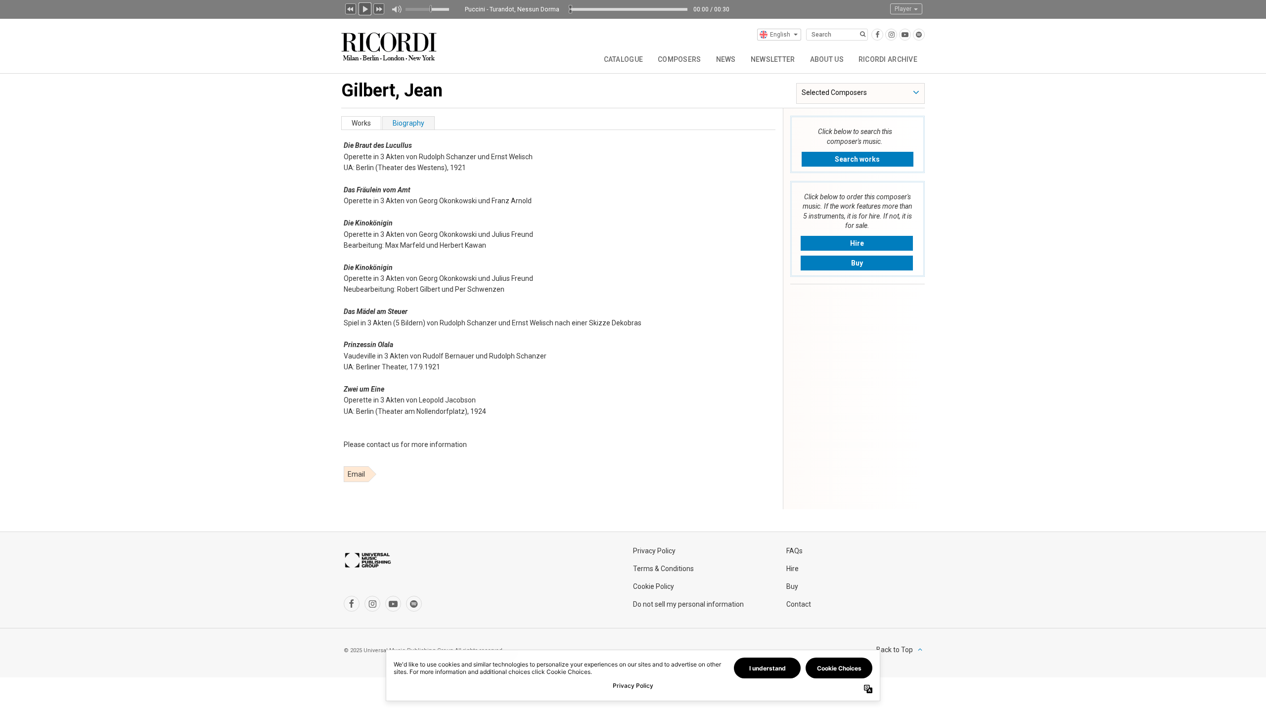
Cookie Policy (653, 586)
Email (356, 474)
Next (379, 8)
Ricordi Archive (888, 59)
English (780, 34)
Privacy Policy (654, 551)
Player (904, 8)
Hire (857, 243)
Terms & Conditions (663, 569)
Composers (679, 59)
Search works (857, 159)
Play (365, 8)
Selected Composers (834, 92)
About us (827, 59)
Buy (857, 263)
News (726, 59)
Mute (396, 9)
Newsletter (773, 59)
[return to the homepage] (390, 43)
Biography (408, 123)
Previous (351, 8)
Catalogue (623, 59)
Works (361, 123)
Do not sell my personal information (688, 604)
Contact (798, 604)
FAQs (794, 551)
